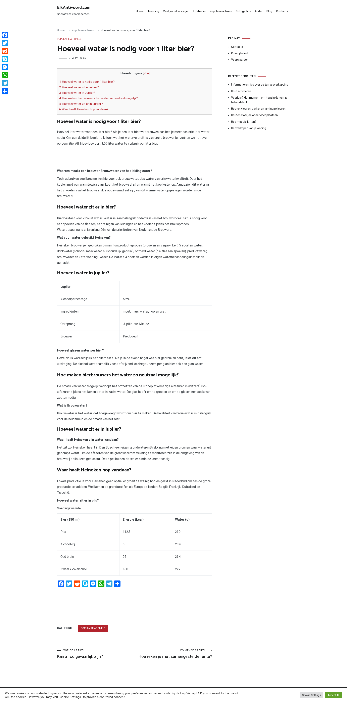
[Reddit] (5, 51)
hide (146, 73)
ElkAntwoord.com (73, 7)
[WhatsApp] (5, 75)
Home (140, 11)
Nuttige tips (243, 11)
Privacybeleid (239, 53)
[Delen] (5, 91)
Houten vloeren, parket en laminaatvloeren (258, 108)
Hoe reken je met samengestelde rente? (175, 654)
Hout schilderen (241, 91)
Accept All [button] (334, 695)
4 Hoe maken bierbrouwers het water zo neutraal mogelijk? (98, 98)
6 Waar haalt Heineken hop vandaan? (83, 109)
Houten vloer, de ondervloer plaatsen (254, 115)
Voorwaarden (239, 59)
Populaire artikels (221, 11)
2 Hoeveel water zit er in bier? (79, 87)
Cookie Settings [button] (311, 695)
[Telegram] (5, 83)
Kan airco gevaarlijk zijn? (80, 654)
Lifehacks (199, 11)
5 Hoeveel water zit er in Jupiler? (81, 104)
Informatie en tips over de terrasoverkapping (259, 84)
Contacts (282, 11)
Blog (269, 11)
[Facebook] (5, 35)
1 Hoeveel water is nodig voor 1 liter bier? (87, 82)
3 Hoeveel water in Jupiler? (77, 93)
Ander (258, 11)
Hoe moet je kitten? (244, 121)
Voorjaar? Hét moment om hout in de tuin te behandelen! (259, 100)
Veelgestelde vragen (176, 11)
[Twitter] (5, 43)
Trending (153, 11)
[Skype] (5, 59)
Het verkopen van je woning (248, 128)
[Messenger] (5, 67)
